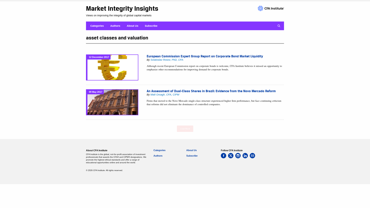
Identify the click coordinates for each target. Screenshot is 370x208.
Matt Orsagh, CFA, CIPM (164, 94)
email (252, 155)
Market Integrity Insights (122, 8)
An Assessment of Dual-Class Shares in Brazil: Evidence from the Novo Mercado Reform (211, 91)
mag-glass (279, 25)
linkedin (245, 155)
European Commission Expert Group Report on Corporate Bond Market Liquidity (205, 56)
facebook (223, 155)
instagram (238, 155)
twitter (230, 155)
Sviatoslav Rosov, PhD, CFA (166, 59)
